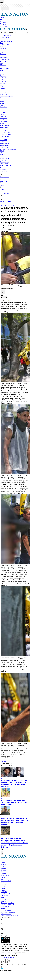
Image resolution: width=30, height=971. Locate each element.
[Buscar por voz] (27, 32)
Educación (3, 78)
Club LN (4, 24)
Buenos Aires (4, 74)
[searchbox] (14, 32)
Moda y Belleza (4, 125)
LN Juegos (3, 112)
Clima (1, 43)
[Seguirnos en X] (2, 924)
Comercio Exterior (5, 59)
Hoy (2, 760)
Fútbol (2, 101)
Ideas (1, 153)
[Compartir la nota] (2, 293)
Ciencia (2, 85)
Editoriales (3, 92)
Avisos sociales (4, 145)
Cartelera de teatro (5, 134)
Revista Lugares (4, 162)
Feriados (2, 120)
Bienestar (3, 83)
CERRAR (2, 1)
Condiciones (4, 957)
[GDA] (5, 963)
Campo (2, 56)
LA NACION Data (5, 45)
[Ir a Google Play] (5, 939)
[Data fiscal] (2, 968)
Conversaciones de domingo (8, 149)
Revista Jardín (4, 167)
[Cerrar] (26, 29)
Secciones (5, 20)
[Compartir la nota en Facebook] (2, 297)
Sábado (2, 151)
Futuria (2, 52)
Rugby (2, 103)
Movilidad (3, 61)
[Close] (2, 849)
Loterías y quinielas (5, 121)
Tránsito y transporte (6, 41)
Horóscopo (3, 118)
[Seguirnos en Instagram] (2, 929)
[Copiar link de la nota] (2, 295)
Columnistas (3, 94)
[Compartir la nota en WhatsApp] (4, 293)
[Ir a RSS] (2, 934)
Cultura (2, 79)
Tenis (1, 105)
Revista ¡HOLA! (4, 160)
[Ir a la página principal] (15, 15)
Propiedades (3, 57)
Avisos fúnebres (4, 143)
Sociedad (11, 205)
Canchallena (3, 107)
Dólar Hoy (3, 54)
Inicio (3, 17)
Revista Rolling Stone (6, 165)
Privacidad (11, 957)
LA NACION (4, 205)
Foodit (4, 22)
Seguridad (3, 76)
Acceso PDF (3, 140)
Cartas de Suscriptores (6, 96)
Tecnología (3, 116)
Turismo (2, 114)
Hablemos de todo (5, 87)
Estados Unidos (4, 68)
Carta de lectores (5, 147)
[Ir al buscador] (2, 11)
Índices (2, 63)
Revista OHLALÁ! (4, 158)
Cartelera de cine (5, 132)
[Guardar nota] (2, 291)
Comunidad (3, 81)
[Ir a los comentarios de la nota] (4, 291)
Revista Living (4, 164)
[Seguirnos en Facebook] (2, 920)
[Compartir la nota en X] (4, 297)
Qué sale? (3, 131)
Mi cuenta (5, 27)
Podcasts (2, 123)
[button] (15, 115)
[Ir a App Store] (5, 943)
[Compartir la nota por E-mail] (6, 297)
